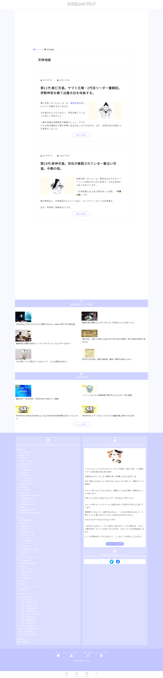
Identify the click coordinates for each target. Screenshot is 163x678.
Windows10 (25, 535)
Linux (21, 566)
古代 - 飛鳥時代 (27, 608)
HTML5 (22, 455)
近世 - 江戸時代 (27, 626)
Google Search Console (28, 513)
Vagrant (24, 526)
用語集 (22, 507)
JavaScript (23, 464)
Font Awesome (25, 504)
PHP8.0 (26, 478)
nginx (23, 493)
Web (19, 449)
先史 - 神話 (25, 600)
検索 (86, 676)
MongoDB (25, 561)
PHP (21, 473)
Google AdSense (25, 510)
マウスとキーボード (27, 587)
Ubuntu (23, 575)
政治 (19, 639)
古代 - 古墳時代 (27, 606)
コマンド (24, 538)
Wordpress (23, 484)
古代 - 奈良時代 (27, 611)
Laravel (22, 487)
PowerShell (27, 540)
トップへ (96, 676)
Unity (21, 584)
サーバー (22, 490)
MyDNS (24, 501)
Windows (22, 529)
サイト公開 (23, 452)
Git (20, 581)
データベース (24, 558)
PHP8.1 (26, 481)
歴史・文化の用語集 (27, 629)
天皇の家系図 (24, 631)
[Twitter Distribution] (112, 562)
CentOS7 (24, 572)
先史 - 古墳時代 (27, 603)
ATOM (23, 546)
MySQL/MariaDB (27, 563)
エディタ (22, 543)
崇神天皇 (74, 103)
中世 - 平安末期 (27, 617)
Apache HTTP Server (29, 496)
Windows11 (25, 532)
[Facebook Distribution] (118, 562)
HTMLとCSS (24, 461)
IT (18, 518)
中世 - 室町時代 (27, 623)
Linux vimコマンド (28, 552)
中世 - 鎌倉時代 (27, 620)
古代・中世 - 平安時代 (29, 614)
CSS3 (21, 458)
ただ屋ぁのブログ (81, 4)
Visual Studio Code (28, 549)
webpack (26, 470)
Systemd (24, 578)
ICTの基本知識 (25, 520)
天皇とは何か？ (25, 634)
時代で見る (23, 597)
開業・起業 (21, 642)
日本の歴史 (21, 594)
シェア (66, 676)
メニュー (76, 676)
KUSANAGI (25, 498)
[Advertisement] (81, 29)
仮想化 (22, 523)
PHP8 (23, 475)
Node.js (24, 467)
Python (22, 555)
